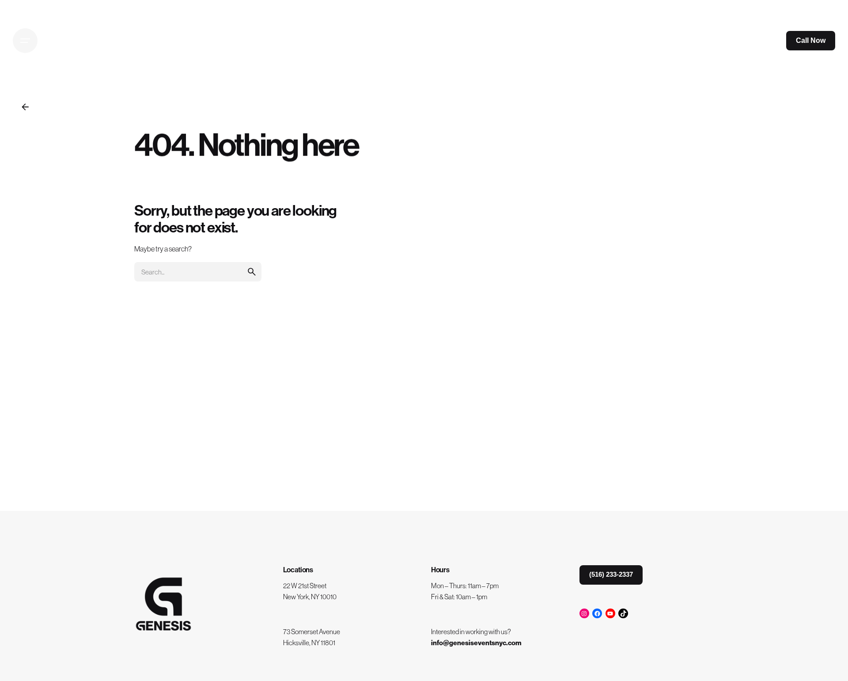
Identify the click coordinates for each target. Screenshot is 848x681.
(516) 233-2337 (611, 574)
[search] (251, 272)
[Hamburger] (25, 40)
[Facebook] (597, 613)
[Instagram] (584, 613)
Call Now (810, 40)
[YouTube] (610, 613)
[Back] (25, 107)
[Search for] (197, 272)
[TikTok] (623, 613)
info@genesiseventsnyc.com (476, 643)
